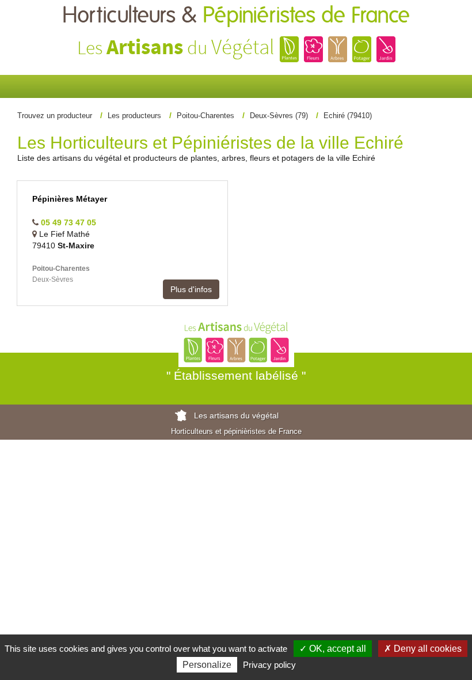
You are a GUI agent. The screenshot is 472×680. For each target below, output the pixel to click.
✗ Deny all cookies (423, 648)
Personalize (206, 665)
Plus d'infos (191, 289)
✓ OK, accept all (332, 648)
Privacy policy (269, 665)
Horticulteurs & (236, 16)
